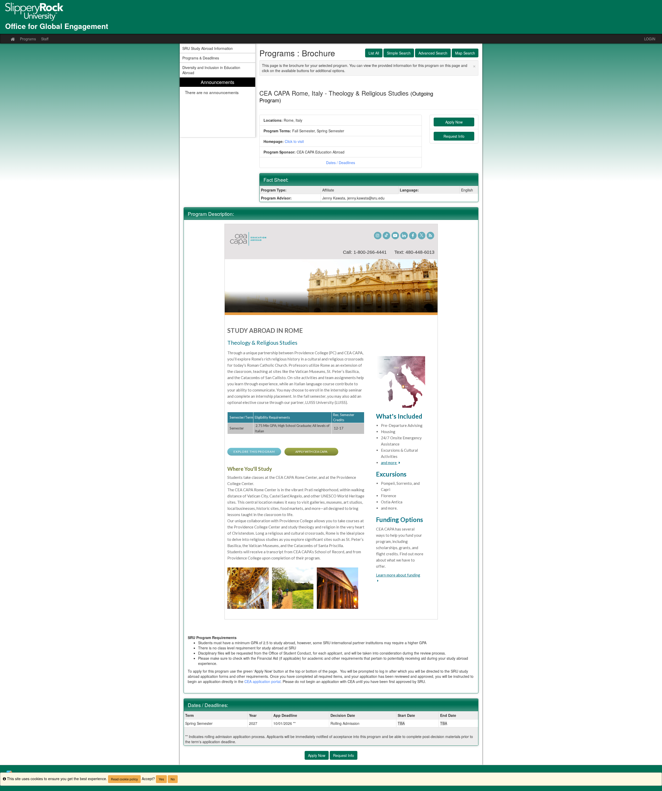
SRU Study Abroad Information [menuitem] (207, 48)
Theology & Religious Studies (262, 342)
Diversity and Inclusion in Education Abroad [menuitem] (211, 70)
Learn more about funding (398, 575)
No (173, 779)
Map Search (465, 53)
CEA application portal (262, 681)
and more (389, 462)
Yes (161, 779)
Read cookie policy (124, 779)
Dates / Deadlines (340, 162)
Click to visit (294, 141)
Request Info (453, 136)
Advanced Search (432, 53)
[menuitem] (217, 107)
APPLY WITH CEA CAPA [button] (311, 452)
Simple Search (399, 53)
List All (373, 53)
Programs (28, 38)
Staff (44, 38)
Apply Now (454, 122)
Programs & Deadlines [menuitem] (200, 57)
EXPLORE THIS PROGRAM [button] (254, 452)
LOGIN (649, 38)
